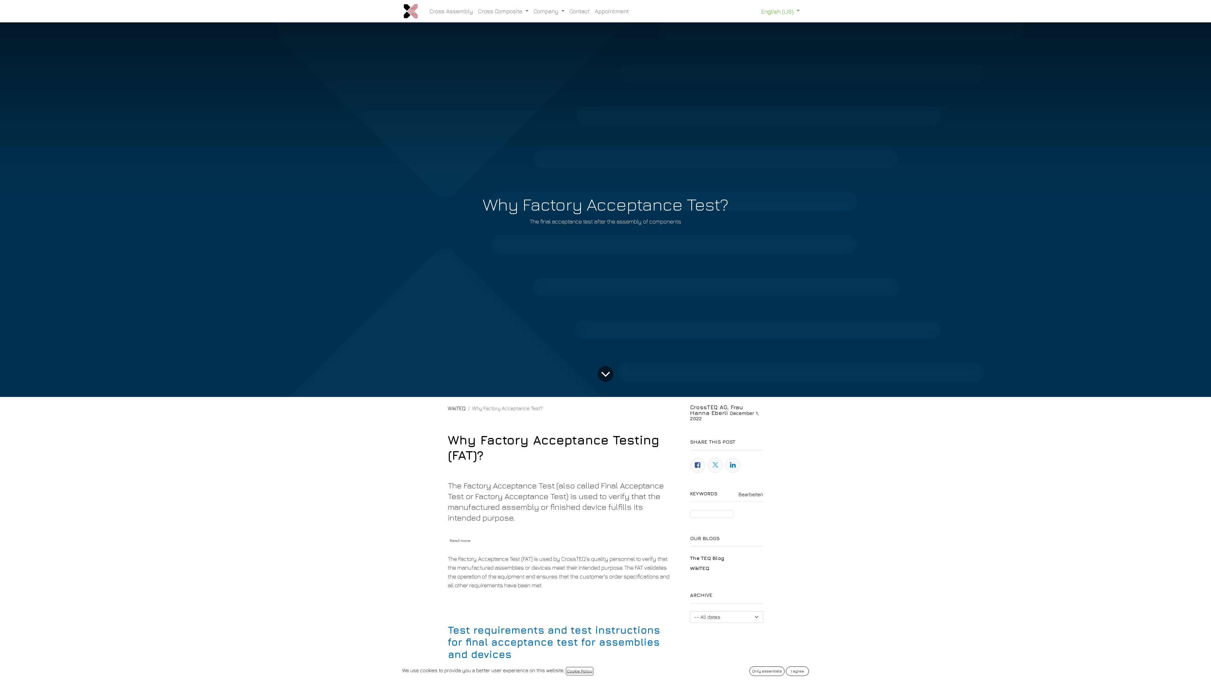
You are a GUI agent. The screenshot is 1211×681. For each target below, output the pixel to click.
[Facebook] (697, 465)
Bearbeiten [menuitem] (751, 494)
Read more (460, 540)
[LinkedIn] (732, 465)
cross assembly (712, 513)
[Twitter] (715, 465)
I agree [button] (797, 671)
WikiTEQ (456, 408)
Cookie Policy (579, 671)
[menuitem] (451, 11)
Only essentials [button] (767, 671)
